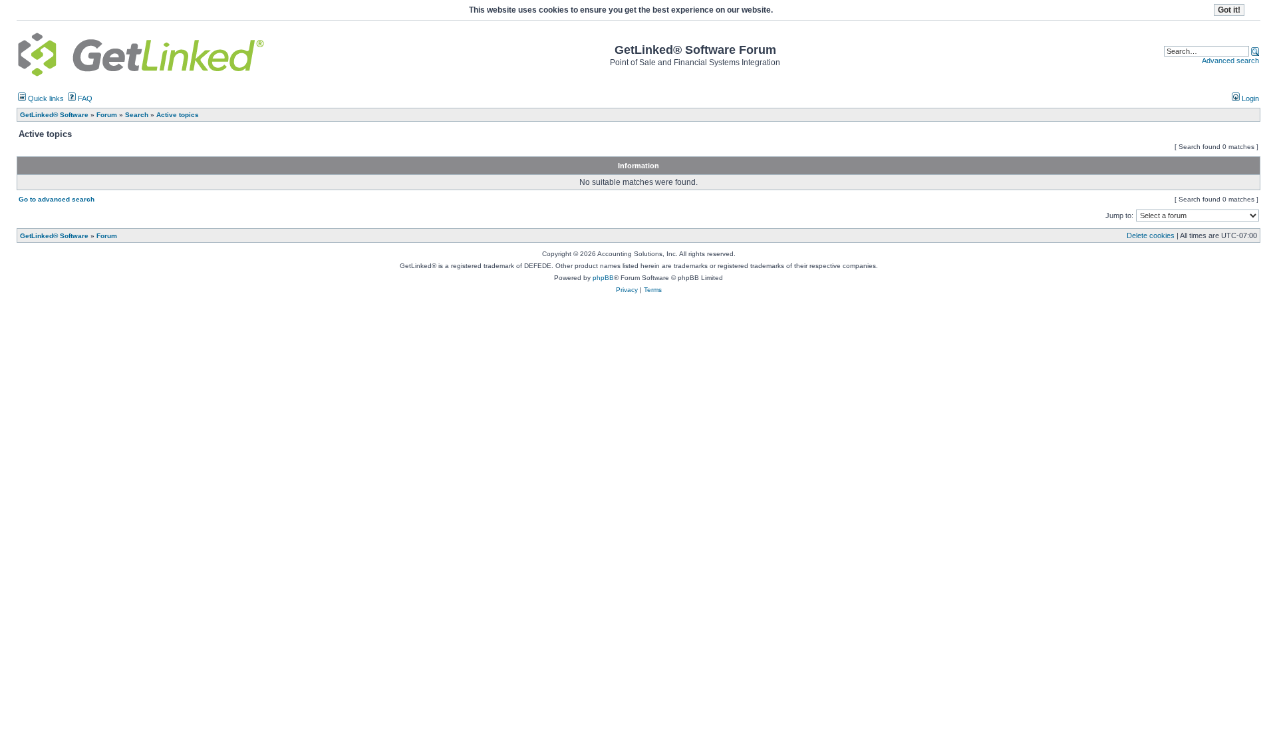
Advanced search (1230, 61)
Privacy (627, 289)
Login (1249, 98)
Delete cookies (1151, 235)
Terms (653, 289)
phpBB (603, 277)
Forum (106, 235)
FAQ (84, 98)
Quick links (45, 98)
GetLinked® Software (54, 235)
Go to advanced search (56, 199)
